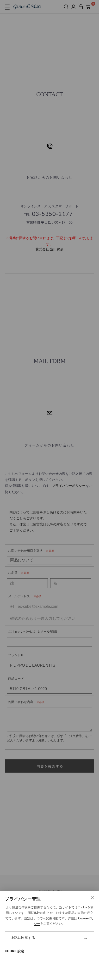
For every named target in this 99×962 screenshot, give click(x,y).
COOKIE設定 (14, 951)
